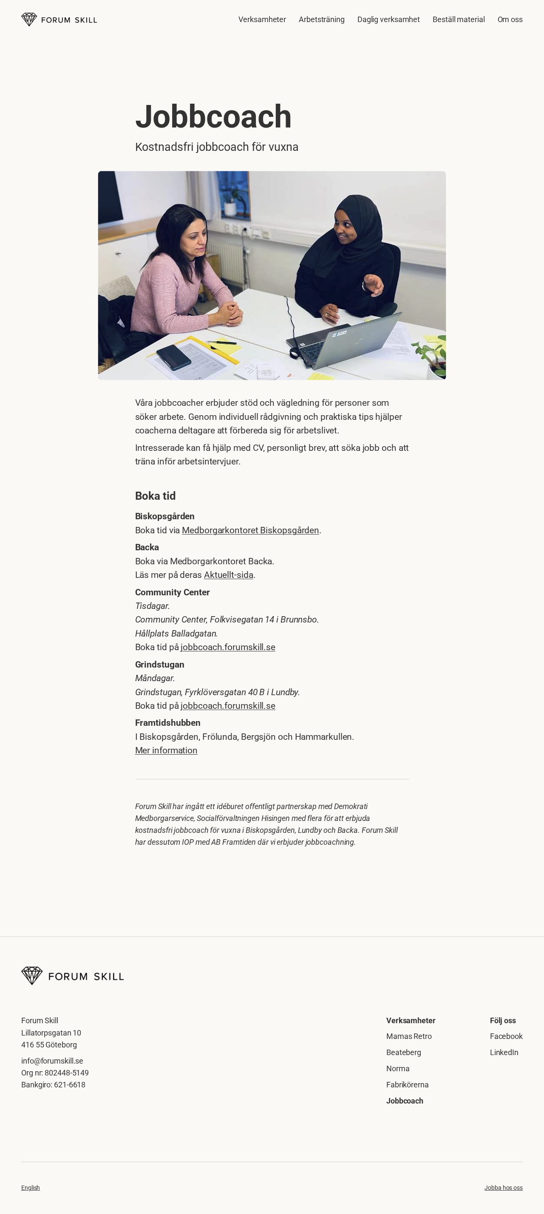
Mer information (166, 750)
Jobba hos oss (503, 1187)
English (30, 1187)
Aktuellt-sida (228, 575)
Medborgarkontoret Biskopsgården (250, 530)
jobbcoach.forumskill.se (228, 647)
